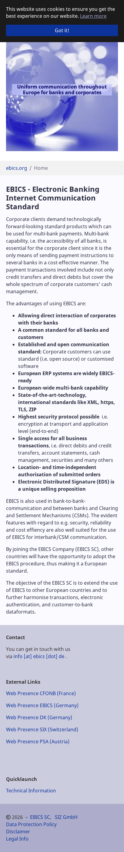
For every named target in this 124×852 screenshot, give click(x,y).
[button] (13, 91)
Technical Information (31, 790)
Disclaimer (18, 831)
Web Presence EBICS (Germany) (42, 705)
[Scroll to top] (111, 839)
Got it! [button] (62, 30)
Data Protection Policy (31, 824)
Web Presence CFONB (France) (41, 693)
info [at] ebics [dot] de (39, 656)
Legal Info (17, 838)
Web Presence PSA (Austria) (38, 741)
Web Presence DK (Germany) (39, 717)
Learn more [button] (93, 16)
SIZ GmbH (66, 817)
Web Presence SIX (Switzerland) (42, 729)
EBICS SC (40, 817)
